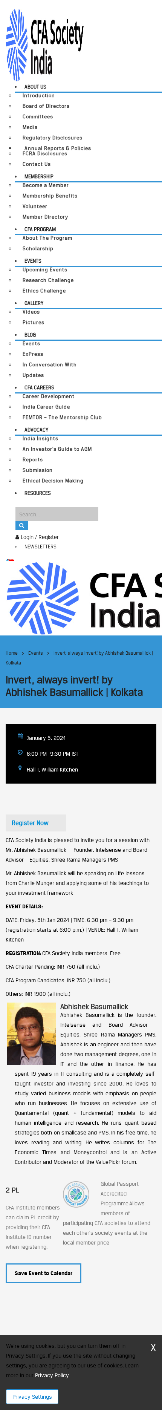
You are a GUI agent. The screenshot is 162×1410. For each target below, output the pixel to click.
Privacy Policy (52, 1375)
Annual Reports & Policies (57, 148)
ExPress (33, 354)
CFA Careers (39, 387)
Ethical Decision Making (53, 481)
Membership (38, 176)
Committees (38, 116)
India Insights (40, 438)
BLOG (30, 335)
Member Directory (45, 217)
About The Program (47, 238)
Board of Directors (46, 106)
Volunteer (35, 206)
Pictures (33, 322)
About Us (35, 87)
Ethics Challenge (44, 291)
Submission (38, 470)
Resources (37, 493)
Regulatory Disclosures (53, 138)
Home (12, 653)
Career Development (49, 396)
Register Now (30, 823)
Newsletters (40, 546)
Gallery (33, 303)
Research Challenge (48, 280)
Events (32, 261)
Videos (31, 312)
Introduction (39, 95)
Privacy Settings (32, 1396)
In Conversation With (50, 364)
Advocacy (36, 430)
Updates (33, 375)
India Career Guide (46, 407)
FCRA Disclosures (45, 153)
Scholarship (38, 248)
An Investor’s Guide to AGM (57, 449)
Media (30, 127)
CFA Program (40, 229)
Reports (33, 459)
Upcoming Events (45, 270)
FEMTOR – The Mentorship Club (62, 417)
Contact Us (37, 164)
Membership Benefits (50, 196)
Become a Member (46, 185)
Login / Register (39, 537)
